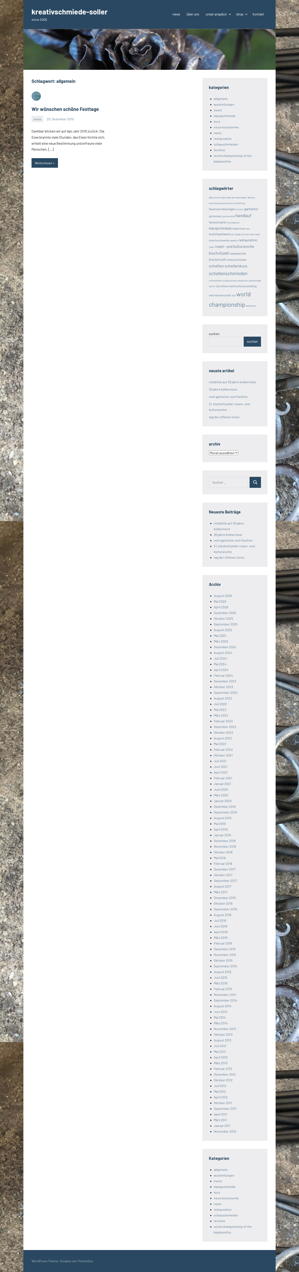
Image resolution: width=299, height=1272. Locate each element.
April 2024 (221, 670)
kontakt (258, 14)
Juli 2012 (220, 1086)
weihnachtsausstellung (242, 286)
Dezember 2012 (225, 1074)
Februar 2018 (223, 863)
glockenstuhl (229, 216)
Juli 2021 (220, 761)
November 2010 (225, 1131)
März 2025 (221, 641)
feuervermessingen (222, 209)
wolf (234, 295)
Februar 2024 (223, 675)
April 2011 (220, 1114)
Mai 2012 (220, 1091)
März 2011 (220, 1120)
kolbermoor (239, 228)
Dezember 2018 (225, 841)
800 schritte (215, 197)
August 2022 (223, 738)
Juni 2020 (221, 789)
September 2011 (225, 1108)
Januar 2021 (222, 784)
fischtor (239, 209)
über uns (193, 14)
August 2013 (222, 1040)
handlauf (243, 215)
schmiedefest (215, 280)
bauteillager (241, 197)
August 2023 (223, 698)
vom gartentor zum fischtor (228, 396)
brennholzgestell (217, 203)
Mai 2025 (220, 635)
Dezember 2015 (225, 949)
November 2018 (225, 846)
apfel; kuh (230, 197)
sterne (212, 286)
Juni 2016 (220, 926)
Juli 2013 (220, 1046)
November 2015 (225, 955)
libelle (238, 234)
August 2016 (222, 915)
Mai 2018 (220, 858)
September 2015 (225, 966)
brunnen (229, 203)
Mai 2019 (220, 823)
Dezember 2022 (225, 727)
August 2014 (222, 1006)
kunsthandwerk (219, 234)
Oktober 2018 (223, 852)
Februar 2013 (223, 1069)
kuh (248, 228)
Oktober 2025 (223, 618)
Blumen (251, 197)
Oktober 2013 (223, 1034)
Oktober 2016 (223, 903)
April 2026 (221, 607)
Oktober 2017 (223, 875)
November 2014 (225, 994)
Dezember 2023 (225, 681)
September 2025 (226, 624)
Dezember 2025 (225, 613)
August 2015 (222, 972)
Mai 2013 (220, 1051)
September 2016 (225, 909)
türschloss (222, 286)
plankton (234, 240)
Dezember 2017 (225, 869)
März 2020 (221, 795)
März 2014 (221, 1023)
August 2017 (222, 886)
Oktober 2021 (223, 755)
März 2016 (220, 937)
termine (219, 150)
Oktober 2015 (223, 960)
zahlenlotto (251, 305)
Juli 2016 (220, 920)
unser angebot (216, 14)
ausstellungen (224, 104)
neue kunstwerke (226, 127)
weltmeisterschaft (220, 295)
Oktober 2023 (223, 687)
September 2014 (225, 1000)
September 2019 (225, 812)
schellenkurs (236, 265)
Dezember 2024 (225, 647)
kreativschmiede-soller (70, 11)
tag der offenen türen (224, 417)
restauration (223, 138)
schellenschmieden (228, 273)
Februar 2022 (223, 749)
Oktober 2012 (223, 1080)
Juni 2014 (220, 1012)
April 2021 (221, 772)
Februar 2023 (223, 721)
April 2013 (221, 1057)
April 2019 (221, 829)
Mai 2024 (220, 664)
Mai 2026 (220, 601)
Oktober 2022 (223, 732)
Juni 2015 (220, 977)
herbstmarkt (217, 222)
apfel (223, 197)
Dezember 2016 (225, 898)
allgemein (221, 99)
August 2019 (222, 818)
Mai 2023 (220, 710)
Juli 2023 (220, 704)
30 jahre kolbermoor (223, 389)
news (176, 14)
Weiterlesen (43, 163)
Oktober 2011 (223, 1103)
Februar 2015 (223, 989)
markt (257, 234)
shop (239, 14)
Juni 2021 (220, 766)
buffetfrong (239, 203)
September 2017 (225, 880)
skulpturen (243, 280)
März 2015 (220, 983)
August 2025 (223, 630)
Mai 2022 (220, 744)
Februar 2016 (223, 943)
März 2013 (220, 1063)
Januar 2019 (222, 835)
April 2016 (221, 932)
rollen (211, 247)
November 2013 (225, 1029)
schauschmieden (226, 144)
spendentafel (255, 280)
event (218, 110)
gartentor (251, 209)
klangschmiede (225, 116)
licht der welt (247, 234)
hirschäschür (233, 222)
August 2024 (223, 653)
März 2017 (220, 892)
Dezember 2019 (225, 806)
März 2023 (221, 715)
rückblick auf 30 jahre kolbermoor (232, 382)
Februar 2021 (223, 778)
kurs (217, 121)
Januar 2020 (223, 801)
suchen (214, 334)
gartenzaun (215, 216)
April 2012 (221, 1097)
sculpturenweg (230, 280)
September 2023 (226, 692)
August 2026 (223, 596)
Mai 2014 (220, 1017)
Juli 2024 (220, 658)
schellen (216, 265)
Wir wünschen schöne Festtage (65, 109)
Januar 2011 (222, 1126)
